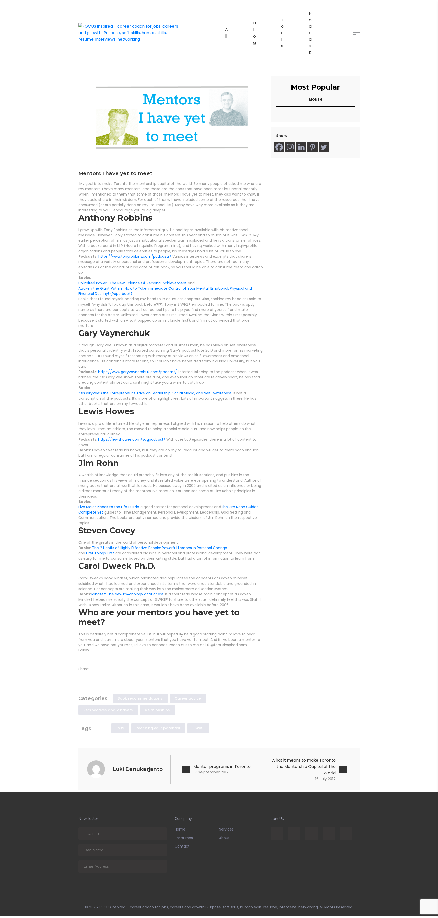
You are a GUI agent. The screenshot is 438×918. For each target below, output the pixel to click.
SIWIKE (198, 730)
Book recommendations (140, 700)
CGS (120, 730)
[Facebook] (279, 147)
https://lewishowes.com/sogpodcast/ (131, 439)
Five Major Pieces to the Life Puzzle (108, 506)
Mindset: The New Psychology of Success (127, 594)
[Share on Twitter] (89, 678)
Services (226, 831)
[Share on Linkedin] (96, 678)
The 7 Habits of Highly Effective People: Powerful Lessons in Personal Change (159, 547)
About (224, 839)
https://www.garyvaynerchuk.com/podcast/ (138, 371)
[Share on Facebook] (81, 678)
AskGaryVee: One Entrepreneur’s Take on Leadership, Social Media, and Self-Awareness (155, 393)
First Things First (100, 553)
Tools (282, 33)
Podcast (310, 32)
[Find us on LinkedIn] (89, 658)
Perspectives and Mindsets (108, 712)
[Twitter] (324, 147)
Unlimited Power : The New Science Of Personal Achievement (132, 283)
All (226, 33)
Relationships (157, 712)
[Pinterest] (312, 147)
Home (180, 831)
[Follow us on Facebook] (81, 658)
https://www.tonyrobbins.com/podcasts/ (134, 256)
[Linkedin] (301, 147)
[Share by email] (103, 678)
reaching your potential (158, 730)
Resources (184, 839)
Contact (182, 848)
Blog (254, 32)
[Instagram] (290, 147)
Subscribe (159, 835)
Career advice (188, 700)
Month (315, 99)
